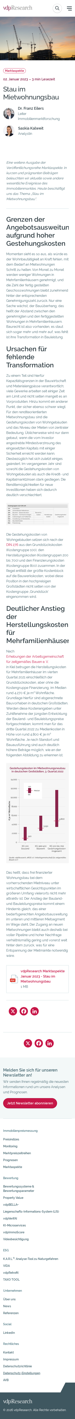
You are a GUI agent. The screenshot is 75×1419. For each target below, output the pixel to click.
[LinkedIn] (34, 1011)
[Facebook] (24, 1011)
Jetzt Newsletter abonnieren (30, 1103)
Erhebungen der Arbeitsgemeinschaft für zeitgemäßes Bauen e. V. (35, 659)
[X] (13, 1011)
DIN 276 (12, 545)
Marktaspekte (14, 70)
